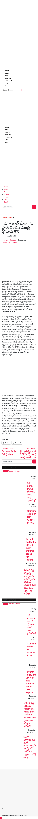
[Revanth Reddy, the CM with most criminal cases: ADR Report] (14, 541)
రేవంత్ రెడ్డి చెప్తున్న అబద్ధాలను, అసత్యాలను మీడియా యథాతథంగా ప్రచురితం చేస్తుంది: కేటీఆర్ (30, 582)
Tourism (8, 81)
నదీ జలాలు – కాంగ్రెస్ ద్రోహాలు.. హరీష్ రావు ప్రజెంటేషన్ (31, 492)
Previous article (8, 449)
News (7, 73)
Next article (31, 449)
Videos (7, 76)
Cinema (8, 78)
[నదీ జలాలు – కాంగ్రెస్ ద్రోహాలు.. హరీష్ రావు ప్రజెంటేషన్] (14, 484)
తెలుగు (7, 86)
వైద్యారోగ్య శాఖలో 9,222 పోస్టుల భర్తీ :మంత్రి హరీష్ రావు (28, 454)
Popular (11, 471)
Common (17, 471)
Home (7, 71)
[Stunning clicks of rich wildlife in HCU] (14, 516)
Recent (5, 471)
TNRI (7, 83)
